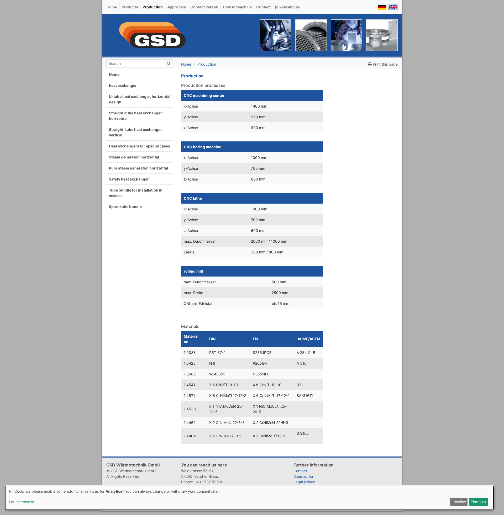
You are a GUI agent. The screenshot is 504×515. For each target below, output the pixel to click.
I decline (459, 502)
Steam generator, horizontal (134, 157)
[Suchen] (169, 63)
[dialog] (249, 498)
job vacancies (287, 7)
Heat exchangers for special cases (139, 146)
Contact (263, 7)
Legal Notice (304, 482)
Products (130, 7)
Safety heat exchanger (129, 179)
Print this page (385, 64)
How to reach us (237, 7)
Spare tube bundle (125, 206)
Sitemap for (303, 476)
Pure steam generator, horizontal (138, 168)
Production (153, 7)
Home (112, 7)
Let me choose (21, 502)
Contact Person (204, 7)
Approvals (176, 7)
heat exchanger (123, 85)
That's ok (478, 502)
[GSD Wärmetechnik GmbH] (152, 35)
